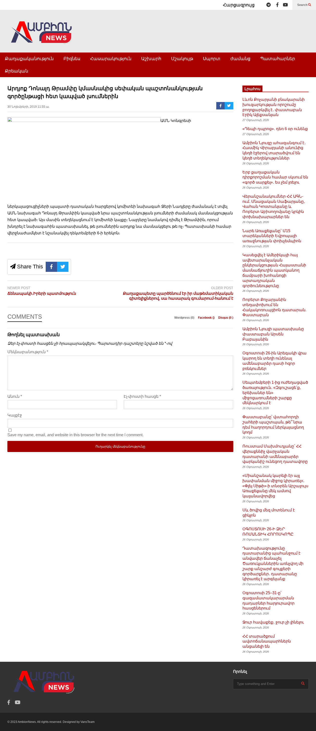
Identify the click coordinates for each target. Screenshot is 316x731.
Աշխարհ (151, 58)
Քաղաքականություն (29, 58)
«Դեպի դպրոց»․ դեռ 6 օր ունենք (275, 129)
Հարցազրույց (239, 4)
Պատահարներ (277, 58)
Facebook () (206, 317)
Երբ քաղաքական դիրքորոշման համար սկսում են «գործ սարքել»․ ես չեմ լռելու (275, 177)
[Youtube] (285, 5)
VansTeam (87, 722)
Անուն (14, 396)
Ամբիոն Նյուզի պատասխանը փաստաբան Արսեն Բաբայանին (273, 334)
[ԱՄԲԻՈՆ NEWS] (42, 36)
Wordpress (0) (184, 317)
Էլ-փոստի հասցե (142, 396)
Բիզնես (71, 58)
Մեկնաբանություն (27, 352)
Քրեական (16, 71)
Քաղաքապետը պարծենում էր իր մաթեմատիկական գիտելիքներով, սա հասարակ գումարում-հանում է (178, 296)
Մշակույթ (182, 58)
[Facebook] (277, 5)
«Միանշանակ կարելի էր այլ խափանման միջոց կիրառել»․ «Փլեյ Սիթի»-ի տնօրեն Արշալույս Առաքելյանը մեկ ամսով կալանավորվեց (275, 485)
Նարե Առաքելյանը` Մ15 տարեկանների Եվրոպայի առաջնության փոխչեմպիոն (271, 236)
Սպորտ (211, 58)
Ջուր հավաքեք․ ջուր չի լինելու (273, 622)
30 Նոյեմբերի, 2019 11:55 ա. (28, 106)
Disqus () (225, 317)
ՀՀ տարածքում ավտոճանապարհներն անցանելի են (266, 641)
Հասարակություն (110, 58)
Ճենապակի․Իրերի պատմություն (41, 293)
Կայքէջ (14, 415)
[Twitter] (229, 105)
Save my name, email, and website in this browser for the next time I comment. (75, 435)
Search (302, 5)
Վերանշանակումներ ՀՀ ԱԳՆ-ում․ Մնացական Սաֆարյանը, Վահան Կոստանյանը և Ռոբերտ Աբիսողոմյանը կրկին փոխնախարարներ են (273, 206)
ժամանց (240, 58)
